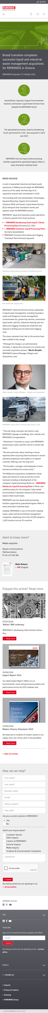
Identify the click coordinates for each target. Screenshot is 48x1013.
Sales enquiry (12, 837)
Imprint (7, 985)
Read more (10, 638)
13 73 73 (42, 2)
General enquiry (13, 844)
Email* (7, 938)
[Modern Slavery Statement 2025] (24, 710)
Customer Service (14, 834)
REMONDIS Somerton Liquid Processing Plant (25, 229)
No (7, 824)
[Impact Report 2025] (24, 656)
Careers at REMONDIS (16, 841)
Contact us (9, 975)
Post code (9, 810)
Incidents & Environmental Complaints (23, 851)
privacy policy (10, 887)
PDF (19, 567)
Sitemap (7, 995)
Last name (9, 784)
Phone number (11, 804)
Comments (9, 857)
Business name (11, 791)
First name (9, 778)
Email (7, 797)
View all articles (11, 754)
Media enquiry (12, 847)
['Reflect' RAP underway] (24, 605)
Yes (7, 820)
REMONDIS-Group (11, 999)
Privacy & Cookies (11, 990)
